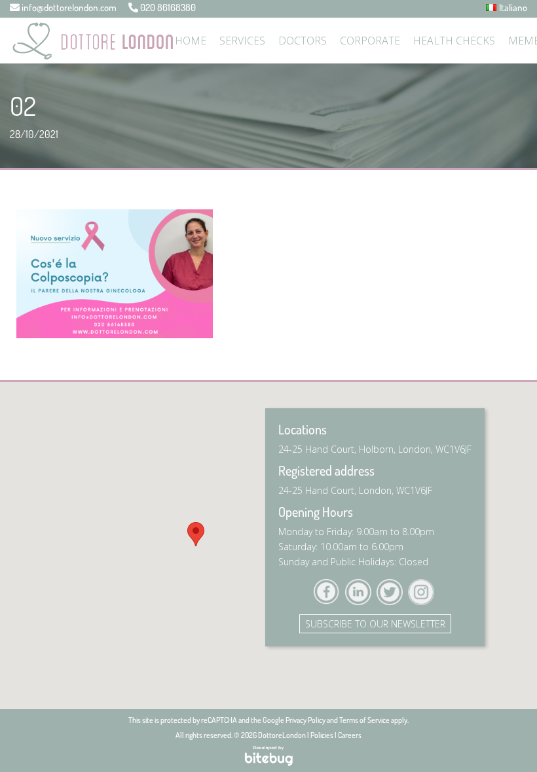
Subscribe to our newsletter (375, 624)
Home (190, 40)
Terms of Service (364, 720)
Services (242, 40)
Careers (349, 735)
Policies (321, 735)
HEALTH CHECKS (454, 40)
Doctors (302, 40)
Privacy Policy (305, 720)
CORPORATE (370, 40)
